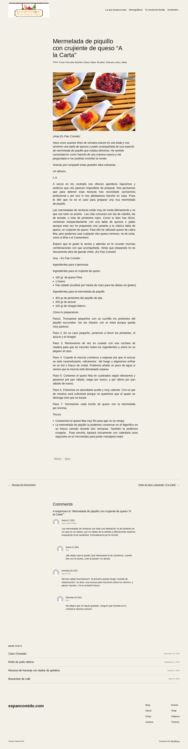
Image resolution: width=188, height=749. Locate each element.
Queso (67, 459)
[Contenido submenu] (179, 10)
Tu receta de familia (155, 10)
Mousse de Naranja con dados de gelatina (34, 670)
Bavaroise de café (19, 678)
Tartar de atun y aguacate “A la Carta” (157, 485)
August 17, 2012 (68, 520)
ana (62, 62)
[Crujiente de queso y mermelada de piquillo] (94, 130)
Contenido (172, 10)
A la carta (70, 62)
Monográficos (136, 10)
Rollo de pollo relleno (21, 662)
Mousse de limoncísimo (24, 485)
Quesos (86, 62)
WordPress (175, 741)
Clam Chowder (17, 653)
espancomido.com (26, 706)
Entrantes (78, 62)
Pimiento (57, 459)
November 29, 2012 (74, 597)
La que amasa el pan (115, 10)
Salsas (93, 62)
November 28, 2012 (70, 570)
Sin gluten (101, 62)
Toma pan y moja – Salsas (116, 62)
